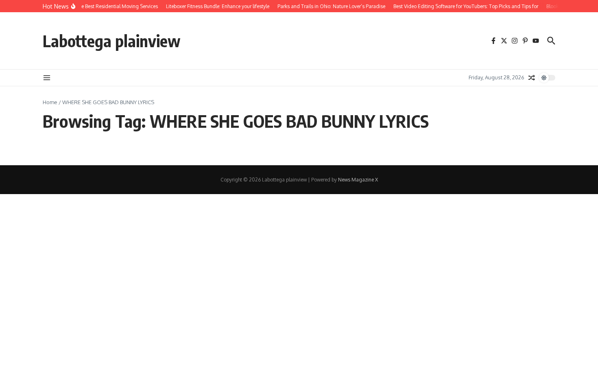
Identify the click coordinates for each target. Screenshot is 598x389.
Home (50, 102)
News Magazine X (358, 180)
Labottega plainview (112, 41)
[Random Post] (531, 77)
